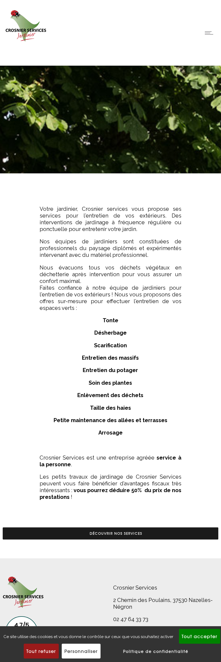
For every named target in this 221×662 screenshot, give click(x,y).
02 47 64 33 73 (130, 619)
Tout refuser (41, 651)
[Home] (25, 44)
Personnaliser (81, 651)
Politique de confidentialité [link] (155, 651)
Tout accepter (199, 636)
